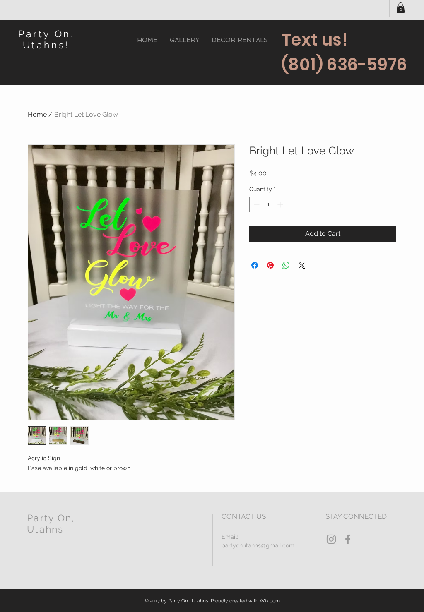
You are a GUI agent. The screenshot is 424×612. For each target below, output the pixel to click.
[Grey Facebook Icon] (348, 539)
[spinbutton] (268, 204)
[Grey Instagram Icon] (331, 539)
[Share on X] (302, 265)
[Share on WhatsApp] (286, 265)
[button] (400, 7)
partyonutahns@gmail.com (258, 545)
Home (37, 114)
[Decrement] (256, 204)
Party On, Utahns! (46, 39)
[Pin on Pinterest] (270, 265)
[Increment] (281, 204)
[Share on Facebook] (255, 265)
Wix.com (270, 601)
